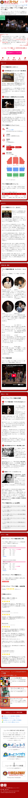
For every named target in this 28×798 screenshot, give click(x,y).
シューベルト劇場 (9, 129)
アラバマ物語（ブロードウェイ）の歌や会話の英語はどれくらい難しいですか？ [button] (13, 515)
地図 (21, 131)
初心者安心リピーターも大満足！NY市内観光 (12, 720)
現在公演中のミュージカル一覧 (14, 52)
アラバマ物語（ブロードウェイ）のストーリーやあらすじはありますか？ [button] (13, 519)
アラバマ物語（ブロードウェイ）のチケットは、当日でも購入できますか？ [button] (13, 507)
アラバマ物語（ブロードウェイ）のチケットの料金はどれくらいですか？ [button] (13, 511)
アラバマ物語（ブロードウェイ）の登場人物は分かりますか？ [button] (13, 523)
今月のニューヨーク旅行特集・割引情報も (11, 716)
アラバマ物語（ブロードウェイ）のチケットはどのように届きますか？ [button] (14, 527)
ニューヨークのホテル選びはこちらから (11, 722)
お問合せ (7, 789)
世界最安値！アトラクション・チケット (11, 718)
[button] (2, 24)
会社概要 (2, 789)
